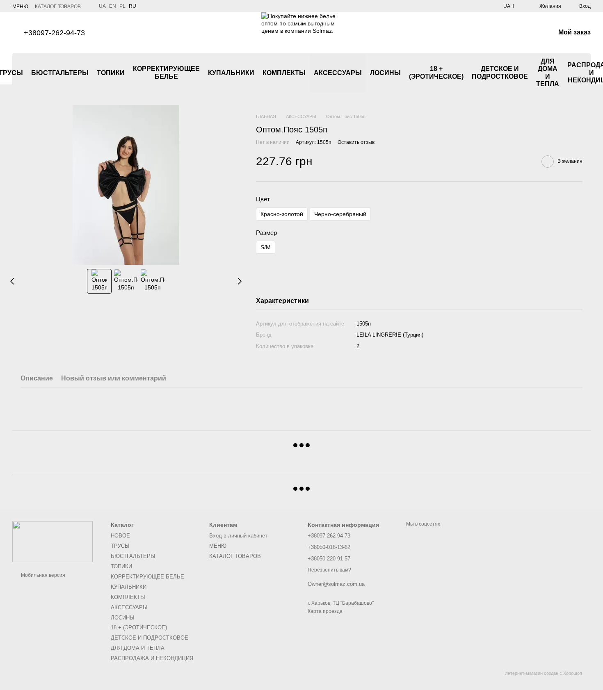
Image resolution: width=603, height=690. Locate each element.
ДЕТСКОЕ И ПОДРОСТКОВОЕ (500, 72)
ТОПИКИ (111, 72)
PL (122, 6)
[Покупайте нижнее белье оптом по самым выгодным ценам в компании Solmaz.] (52, 541)
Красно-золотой (281, 214)
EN (112, 6)
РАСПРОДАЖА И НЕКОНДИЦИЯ (152, 658)
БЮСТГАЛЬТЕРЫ (60, 72)
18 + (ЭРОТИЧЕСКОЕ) (436, 72)
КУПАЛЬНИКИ (231, 72)
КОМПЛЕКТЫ (284, 72)
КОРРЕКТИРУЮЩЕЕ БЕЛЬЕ (166, 72)
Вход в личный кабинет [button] (238, 536)
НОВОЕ (120, 536)
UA (102, 6)
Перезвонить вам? (329, 570)
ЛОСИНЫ (385, 72)
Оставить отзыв (356, 142)
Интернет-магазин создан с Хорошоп (543, 673)
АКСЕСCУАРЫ (338, 72)
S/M (265, 247)
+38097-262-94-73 (54, 32)
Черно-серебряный (340, 214)
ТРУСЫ (120, 546)
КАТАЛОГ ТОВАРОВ (58, 6)
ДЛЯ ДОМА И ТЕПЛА (547, 72)
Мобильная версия (42, 575)
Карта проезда (325, 611)
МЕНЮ (20, 6)
